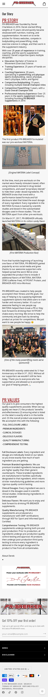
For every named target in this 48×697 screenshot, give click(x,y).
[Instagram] (22, 692)
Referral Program (12, 689)
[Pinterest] (16, 692)
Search (28, 684)
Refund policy (31, 686)
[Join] (43, 634)
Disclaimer (8, 655)
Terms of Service (11, 686)
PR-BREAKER (10, 684)
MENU (5, 648)
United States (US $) (15, 669)
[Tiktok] (10, 692)
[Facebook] (3, 692)
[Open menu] (6, 4)
